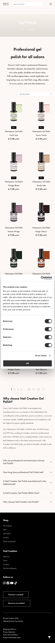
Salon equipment (9, 541)
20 (28, 389)
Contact (6, 564)
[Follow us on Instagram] (4, 583)
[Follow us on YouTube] (11, 583)
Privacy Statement (9, 632)
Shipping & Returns (9, 629)
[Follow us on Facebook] (8, 583)
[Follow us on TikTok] (15, 583)
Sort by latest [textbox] (24, 94)
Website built (7, 621)
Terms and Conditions (10, 634)
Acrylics (6, 537)
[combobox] (35, 94)
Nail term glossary (9, 568)
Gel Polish (6, 534)
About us (6, 557)
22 (38, 389)
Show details (41, 355)
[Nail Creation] (6, 4)
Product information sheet (11, 637)
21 (33, 389)
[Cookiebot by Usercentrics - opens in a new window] (41, 278)
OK (27, 363)
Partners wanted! (15, 594)
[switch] (48, 329)
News (5, 561)
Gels (4, 530)
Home (22, 29)
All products (7, 526)
